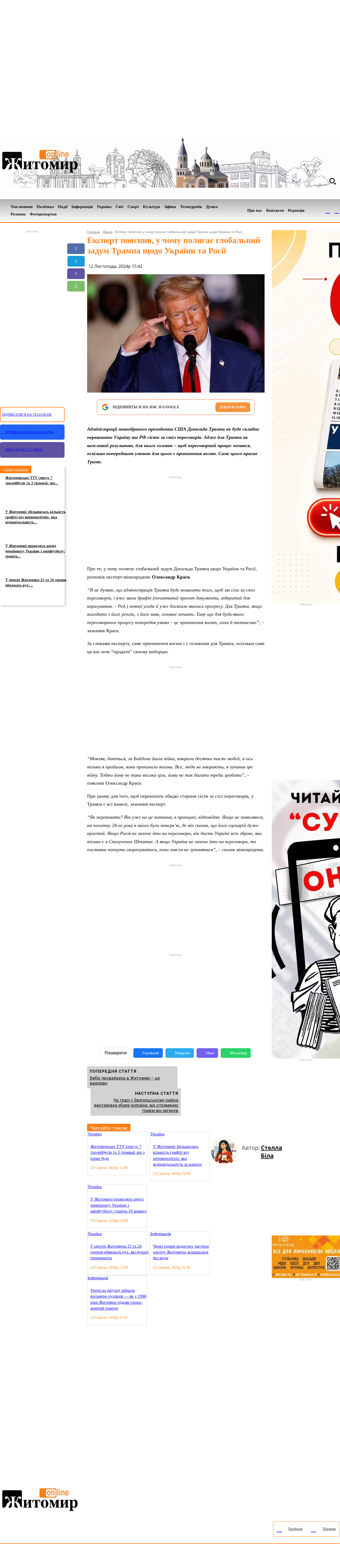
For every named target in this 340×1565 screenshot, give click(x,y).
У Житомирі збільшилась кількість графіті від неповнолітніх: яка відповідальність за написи (177, 1155)
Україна (95, 1134)
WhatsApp (238, 1053)
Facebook (150, 1053)
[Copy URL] (76, 311)
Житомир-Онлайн (43, 1555)
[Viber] (76, 273)
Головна (93, 232)
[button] (332, 181)
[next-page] (217, 1134)
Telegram (182, 1053)
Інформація (160, 1233)
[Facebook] (328, 210)
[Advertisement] (32, 315)
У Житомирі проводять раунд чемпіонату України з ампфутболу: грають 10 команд (118, 1205)
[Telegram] (337, 210)
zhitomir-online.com (227, 1555)
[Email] (76, 298)
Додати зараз (233, 407)
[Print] (76, 323)
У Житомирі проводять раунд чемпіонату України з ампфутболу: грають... (35, 551)
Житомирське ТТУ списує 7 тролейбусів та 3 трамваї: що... (31, 480)
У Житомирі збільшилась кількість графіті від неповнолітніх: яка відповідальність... (35, 517)
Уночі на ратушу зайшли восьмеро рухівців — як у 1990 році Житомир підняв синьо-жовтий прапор (118, 1299)
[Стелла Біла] (226, 1151)
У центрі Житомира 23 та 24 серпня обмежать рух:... (35, 582)
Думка (107, 232)
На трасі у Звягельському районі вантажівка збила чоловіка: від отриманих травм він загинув (136, 1105)
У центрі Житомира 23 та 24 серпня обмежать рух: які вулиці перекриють (119, 1252)
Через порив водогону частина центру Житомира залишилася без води (181, 1252)
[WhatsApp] (76, 286)
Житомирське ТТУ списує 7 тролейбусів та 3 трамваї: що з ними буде (117, 1152)
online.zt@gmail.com (293, 1555)
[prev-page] (213, 1134)
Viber (210, 1053)
